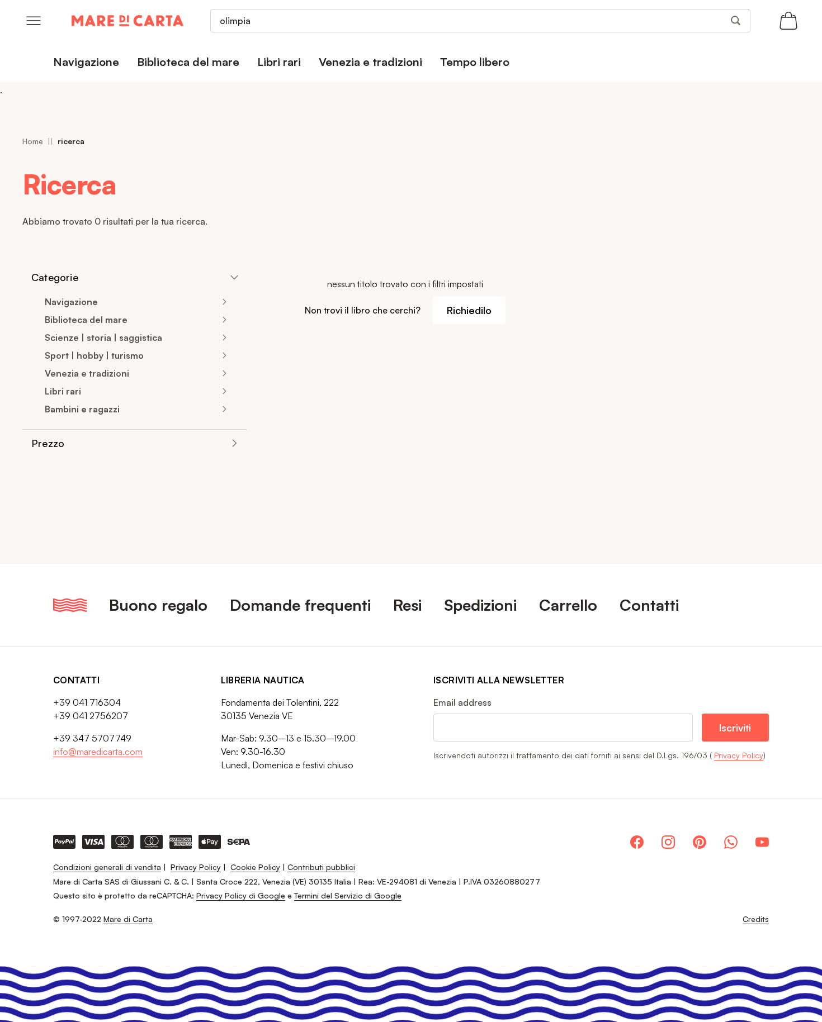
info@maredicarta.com (98, 751)
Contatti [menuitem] (649, 605)
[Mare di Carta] (127, 20)
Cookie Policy (255, 867)
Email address (462, 702)
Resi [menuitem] (407, 605)
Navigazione (71, 301)
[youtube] (762, 842)
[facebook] (637, 842)
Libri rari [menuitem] (279, 62)
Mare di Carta (128, 919)
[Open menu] (33, 20)
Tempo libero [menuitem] (474, 62)
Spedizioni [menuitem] (480, 605)
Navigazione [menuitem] (86, 62)
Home (32, 141)
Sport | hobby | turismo (94, 355)
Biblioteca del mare (86, 319)
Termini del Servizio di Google (347, 895)
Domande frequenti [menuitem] (300, 605)
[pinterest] (699, 842)
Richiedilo (469, 310)
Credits (756, 919)
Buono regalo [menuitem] (158, 605)
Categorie (54, 277)
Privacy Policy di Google (240, 895)
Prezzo (47, 443)
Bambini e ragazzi (82, 409)
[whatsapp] (731, 842)
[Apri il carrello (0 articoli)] (788, 20)
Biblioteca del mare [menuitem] (188, 62)
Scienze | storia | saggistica (103, 337)
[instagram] (668, 842)
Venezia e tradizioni (87, 373)
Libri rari (63, 391)
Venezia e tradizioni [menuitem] (370, 62)
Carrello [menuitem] (568, 605)
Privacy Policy (738, 755)
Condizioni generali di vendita (107, 867)
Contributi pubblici (321, 867)
